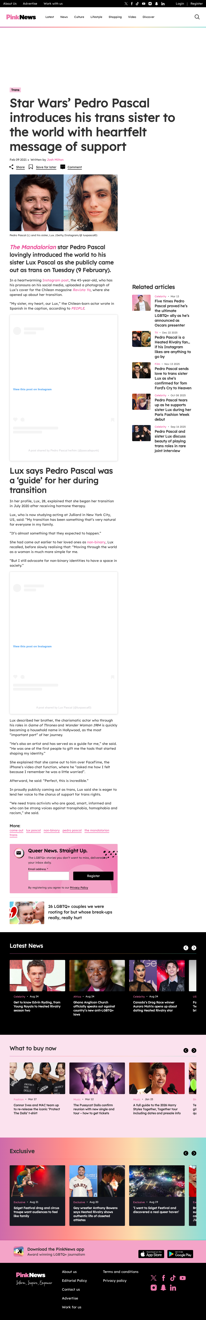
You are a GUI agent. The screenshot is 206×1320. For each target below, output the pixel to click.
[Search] (197, 16)
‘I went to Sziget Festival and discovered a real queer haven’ (156, 1210)
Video (132, 17)
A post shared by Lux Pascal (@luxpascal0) (63, 707)
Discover (148, 17)
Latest (49, 17)
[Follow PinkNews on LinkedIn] (163, 3)
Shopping (115, 17)
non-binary (96, 542)
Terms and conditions (120, 1272)
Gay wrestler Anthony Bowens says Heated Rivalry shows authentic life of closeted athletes (95, 1214)
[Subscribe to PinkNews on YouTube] (182, 1279)
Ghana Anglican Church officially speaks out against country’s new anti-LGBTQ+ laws (94, 1008)
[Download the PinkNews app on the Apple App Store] (151, 1254)
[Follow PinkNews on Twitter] (153, 1279)
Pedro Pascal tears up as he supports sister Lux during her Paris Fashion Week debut (173, 410)
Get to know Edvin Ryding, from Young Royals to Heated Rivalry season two (37, 1006)
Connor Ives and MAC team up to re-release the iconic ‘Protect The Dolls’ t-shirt (37, 1109)
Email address (43, 869)
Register (197, 3)
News (64, 17)
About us (69, 1272)
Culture (79, 17)
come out (16, 830)
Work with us (53, 3)
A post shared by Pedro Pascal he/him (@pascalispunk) (63, 450)
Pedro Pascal (72, 830)
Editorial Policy (74, 1280)
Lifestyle (96, 17)
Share (20, 167)
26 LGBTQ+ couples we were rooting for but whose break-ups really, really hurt (80, 912)
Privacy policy (115, 1280)
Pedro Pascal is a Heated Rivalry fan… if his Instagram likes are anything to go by (173, 347)
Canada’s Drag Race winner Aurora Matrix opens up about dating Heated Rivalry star (155, 1006)
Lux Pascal (33, 830)
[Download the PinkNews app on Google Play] (180, 1254)
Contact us (71, 1289)
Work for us (71, 1307)
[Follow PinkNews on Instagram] (153, 1288)
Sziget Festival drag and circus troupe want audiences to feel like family (36, 1212)
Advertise (30, 3)
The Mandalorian (96, 830)
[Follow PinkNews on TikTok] (173, 1279)
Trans (15, 90)
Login (180, 3)
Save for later (46, 167)
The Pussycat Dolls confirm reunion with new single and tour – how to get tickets (93, 1109)
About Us (9, 3)
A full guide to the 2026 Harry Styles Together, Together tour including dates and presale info (157, 1109)
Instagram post (55, 280)
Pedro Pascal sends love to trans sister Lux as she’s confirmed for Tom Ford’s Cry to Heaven (173, 378)
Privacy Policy (79, 887)
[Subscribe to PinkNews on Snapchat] (163, 1288)
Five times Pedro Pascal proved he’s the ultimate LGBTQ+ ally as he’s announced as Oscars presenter (172, 313)
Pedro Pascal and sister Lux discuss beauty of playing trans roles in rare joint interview (170, 441)
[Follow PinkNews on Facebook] (163, 1279)
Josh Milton (55, 160)
